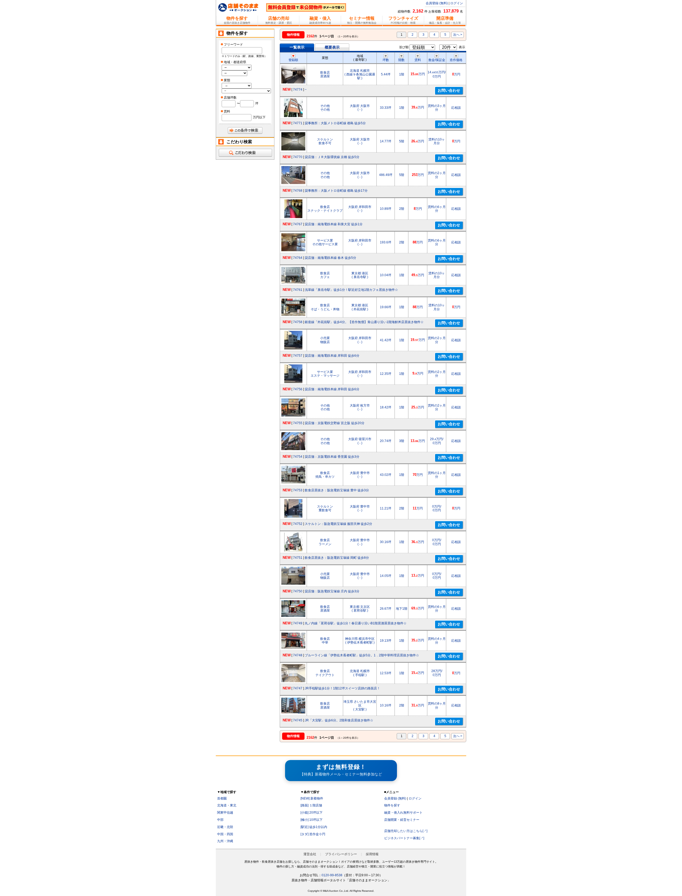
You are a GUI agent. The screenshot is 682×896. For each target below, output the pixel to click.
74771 (297, 123)
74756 (297, 389)
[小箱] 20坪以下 (312, 812)
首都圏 (222, 798)
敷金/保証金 (436, 60)
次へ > (457, 35)
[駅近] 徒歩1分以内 (314, 827)
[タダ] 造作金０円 (313, 834)
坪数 (386, 60)
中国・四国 (225, 834)
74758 (297, 322)
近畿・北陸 (225, 827)
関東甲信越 (225, 812)
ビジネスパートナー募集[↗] (404, 838)
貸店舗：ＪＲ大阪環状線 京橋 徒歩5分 (332, 157)
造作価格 (456, 60)
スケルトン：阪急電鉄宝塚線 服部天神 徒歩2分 (338, 524)
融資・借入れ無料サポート (403, 812)
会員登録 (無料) (437, 3)
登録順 (293, 60)
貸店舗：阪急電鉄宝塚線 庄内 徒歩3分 (332, 591)
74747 (297, 688)
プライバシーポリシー (341, 854)
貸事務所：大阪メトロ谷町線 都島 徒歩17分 (336, 190)
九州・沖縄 (225, 841)
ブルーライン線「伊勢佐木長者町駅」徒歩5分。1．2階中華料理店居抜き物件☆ (362, 655)
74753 (297, 490)
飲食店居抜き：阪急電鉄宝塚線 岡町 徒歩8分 (337, 558)
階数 (401, 60)
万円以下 (259, 117)
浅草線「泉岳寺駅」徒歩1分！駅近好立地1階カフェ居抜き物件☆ (351, 290)
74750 (297, 591)
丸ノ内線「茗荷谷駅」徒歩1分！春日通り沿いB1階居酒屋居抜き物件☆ (356, 623)
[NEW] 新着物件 (312, 798)
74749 (297, 623)
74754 (297, 457)
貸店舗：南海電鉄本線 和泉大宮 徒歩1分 (334, 224)
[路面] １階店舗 (311, 805)
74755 (297, 423)
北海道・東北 (226, 805)
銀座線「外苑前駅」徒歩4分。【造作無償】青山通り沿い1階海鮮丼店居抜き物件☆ (364, 322)
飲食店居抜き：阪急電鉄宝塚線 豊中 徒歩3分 (337, 490)
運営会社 (309, 854)
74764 (297, 258)
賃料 (418, 60)
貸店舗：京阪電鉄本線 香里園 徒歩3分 (332, 457)
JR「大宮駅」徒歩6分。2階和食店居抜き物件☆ (339, 720)
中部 (220, 820)
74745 (297, 720)
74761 (297, 290)
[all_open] (245, 153)
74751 (297, 558)
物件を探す (392, 805)
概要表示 (332, 47)
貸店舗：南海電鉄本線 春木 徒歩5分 (330, 258)
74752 (297, 524)
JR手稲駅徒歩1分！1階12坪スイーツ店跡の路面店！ (342, 688)
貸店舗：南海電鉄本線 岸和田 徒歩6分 (332, 355)
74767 (297, 224)
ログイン (456, 3)
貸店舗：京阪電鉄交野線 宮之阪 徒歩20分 (334, 423)
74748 (297, 655)
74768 (297, 190)
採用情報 (372, 854)
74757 (297, 355)
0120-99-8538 (332, 875)
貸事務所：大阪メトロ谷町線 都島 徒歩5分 (335, 123)
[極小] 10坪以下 (312, 820)
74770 (297, 157)
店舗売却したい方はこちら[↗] (405, 831)
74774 (297, 89)
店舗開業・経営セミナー (401, 820)
